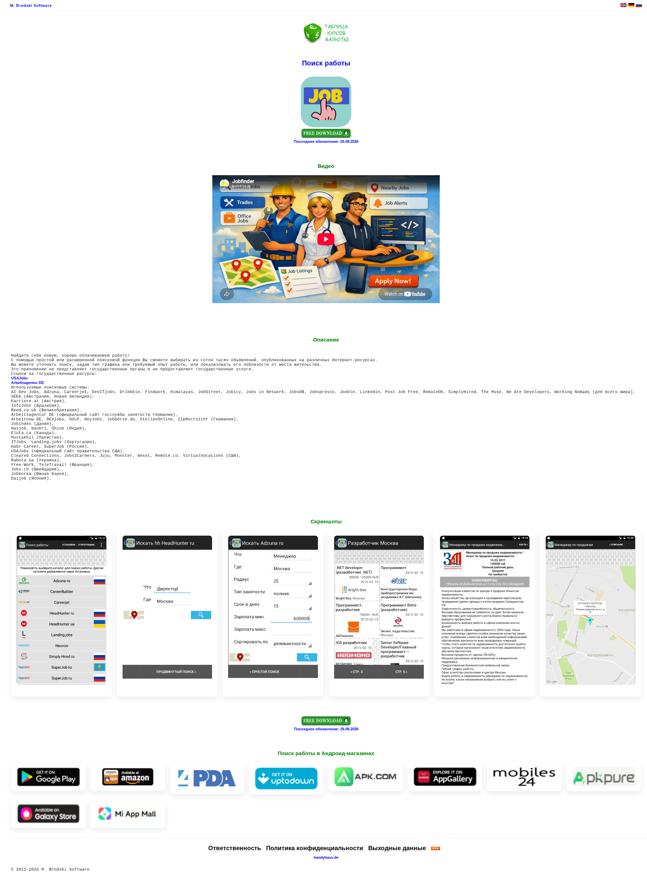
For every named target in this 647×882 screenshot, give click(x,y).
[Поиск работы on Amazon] (127, 776)
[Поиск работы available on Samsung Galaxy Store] (48, 813)
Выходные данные (397, 848)
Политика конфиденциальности (314, 848)
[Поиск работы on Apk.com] (365, 776)
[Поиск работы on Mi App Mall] (127, 813)
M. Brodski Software (31, 6)
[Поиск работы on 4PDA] (207, 778)
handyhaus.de (326, 857)
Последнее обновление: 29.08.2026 (326, 142)
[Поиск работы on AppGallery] (445, 776)
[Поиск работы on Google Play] (48, 776)
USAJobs (19, 378)
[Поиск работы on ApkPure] (603, 776)
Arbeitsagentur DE (27, 383)
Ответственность (234, 848)
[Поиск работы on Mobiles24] (524, 776)
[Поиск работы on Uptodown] (286, 778)
